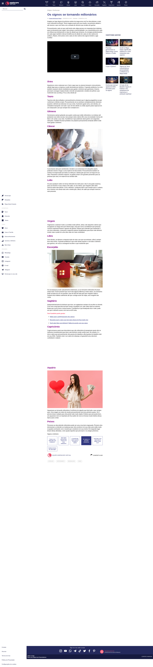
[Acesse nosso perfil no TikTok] (79, 651)
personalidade (71, 461)
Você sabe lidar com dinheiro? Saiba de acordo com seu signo (69, 323)
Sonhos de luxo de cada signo (52, 448)
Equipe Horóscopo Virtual (55, 18)
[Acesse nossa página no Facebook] (89, 651)
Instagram (7, 261)
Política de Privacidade (8, 660)
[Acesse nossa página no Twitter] (84, 651)
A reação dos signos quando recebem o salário (75, 440)
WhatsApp (7, 252)
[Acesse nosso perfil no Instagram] (60, 651)
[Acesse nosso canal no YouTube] (65, 651)
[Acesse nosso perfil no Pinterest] (94, 651)
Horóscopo (56, 10)
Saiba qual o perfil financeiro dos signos (62, 316)
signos (79, 461)
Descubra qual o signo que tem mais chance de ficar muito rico (69, 320)
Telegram (7, 269)
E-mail (6, 265)
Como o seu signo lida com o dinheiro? (52, 441)
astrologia (51, 461)
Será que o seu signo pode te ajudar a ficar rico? (97, 440)
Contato (4, 647)
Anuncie (4, 651)
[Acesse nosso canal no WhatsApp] (70, 651)
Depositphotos (42, 657)
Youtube (7, 257)
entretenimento (61, 461)
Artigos (49, 10)
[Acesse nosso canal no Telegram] (74, 651)
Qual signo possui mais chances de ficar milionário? (64, 440)
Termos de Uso (6, 655)
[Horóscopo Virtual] (12, 3)
